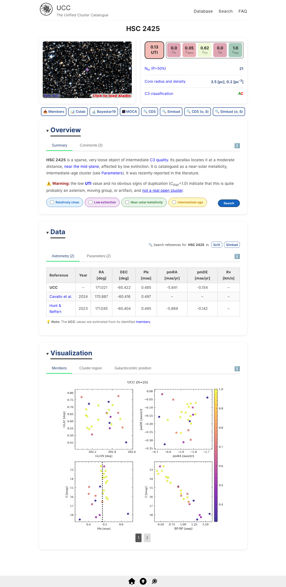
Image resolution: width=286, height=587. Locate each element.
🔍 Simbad (171, 111)
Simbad (232, 245)
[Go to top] (143, 583)
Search (226, 11)
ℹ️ (237, 145)
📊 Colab (78, 111)
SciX (216, 245)
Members (59, 368)
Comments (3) (91, 145)
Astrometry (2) (63, 256)
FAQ (243, 11)
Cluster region (90, 368)
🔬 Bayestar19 (104, 111)
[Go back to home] (131, 583)
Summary (59, 145)
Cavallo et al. (61, 296)
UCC (64, 7)
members (143, 322)
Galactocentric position (133, 368)
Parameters (112, 173)
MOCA (131, 111)
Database (203, 11)
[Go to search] (154, 583)
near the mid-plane (81, 166)
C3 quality (159, 160)
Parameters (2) (99, 256)
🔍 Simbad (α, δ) (229, 111)
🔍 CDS (149, 111)
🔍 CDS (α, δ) (198, 111)
